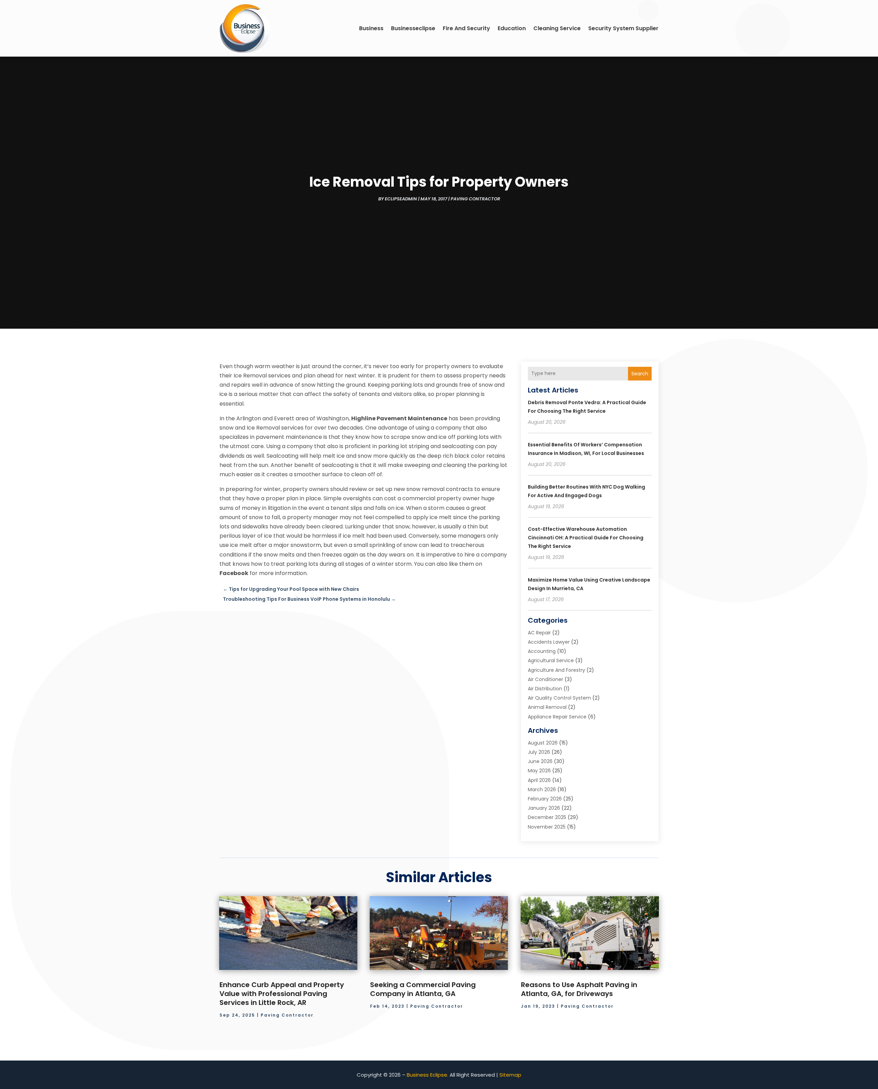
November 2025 (547, 826)
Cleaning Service (557, 28)
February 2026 (545, 798)
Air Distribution (545, 688)
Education (512, 28)
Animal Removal (547, 707)
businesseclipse (413, 28)
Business (371, 28)
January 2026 (544, 808)
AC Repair (539, 632)
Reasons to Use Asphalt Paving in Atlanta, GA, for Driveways (579, 989)
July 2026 (539, 752)
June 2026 (540, 761)
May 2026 (539, 770)
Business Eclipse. (427, 1074)
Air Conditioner (545, 679)
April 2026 (539, 780)
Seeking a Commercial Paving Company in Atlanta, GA (423, 989)
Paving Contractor (475, 199)
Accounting (542, 651)
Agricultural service (551, 660)
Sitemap (510, 1074)
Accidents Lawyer (549, 642)
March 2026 (542, 789)
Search (639, 373)
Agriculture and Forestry (556, 670)
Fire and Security (466, 28)
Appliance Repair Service (557, 716)
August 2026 (543, 742)
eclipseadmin (401, 199)
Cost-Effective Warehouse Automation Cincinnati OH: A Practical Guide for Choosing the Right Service (585, 538)
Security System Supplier (623, 28)
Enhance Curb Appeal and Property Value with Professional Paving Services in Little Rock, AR (282, 993)
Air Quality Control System (559, 697)
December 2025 (547, 817)
